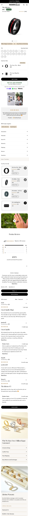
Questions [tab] (12, 287)
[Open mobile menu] (2, 5)
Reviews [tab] (4, 287)
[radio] (2, 51)
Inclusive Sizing (6, 459)
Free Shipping (5, 467)
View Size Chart (24, 48)
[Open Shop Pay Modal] (8, 88)
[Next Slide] (27, 266)
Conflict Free (5, 463)
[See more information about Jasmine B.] (26, 323)
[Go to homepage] (14, 5)
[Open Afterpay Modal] (14, 88)
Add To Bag (14, 79)
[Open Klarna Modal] (20, 88)
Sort (16, 299)
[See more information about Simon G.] (26, 380)
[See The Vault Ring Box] (6, 206)
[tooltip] (18, 272)
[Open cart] (27, 5)
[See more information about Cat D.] (26, 303)
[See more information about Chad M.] (26, 358)
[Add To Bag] (25, 168)
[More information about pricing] (4, 9)
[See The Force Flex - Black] (6, 171)
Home (2, 159)
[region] (14, 266)
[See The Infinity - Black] (6, 182)
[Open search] (23, 5)
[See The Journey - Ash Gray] (6, 194)
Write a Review (16, 295)
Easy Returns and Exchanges (9, 471)
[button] (14, 245)
